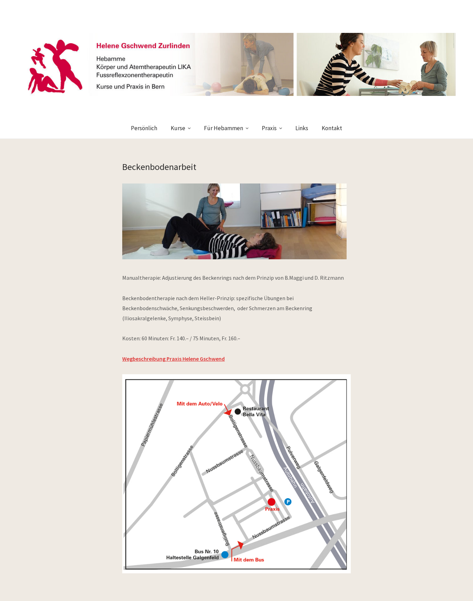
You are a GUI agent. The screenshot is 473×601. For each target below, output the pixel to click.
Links (301, 128)
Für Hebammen (223, 128)
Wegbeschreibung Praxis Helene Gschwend (173, 358)
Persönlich (144, 128)
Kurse (178, 128)
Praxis (269, 128)
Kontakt (332, 128)
